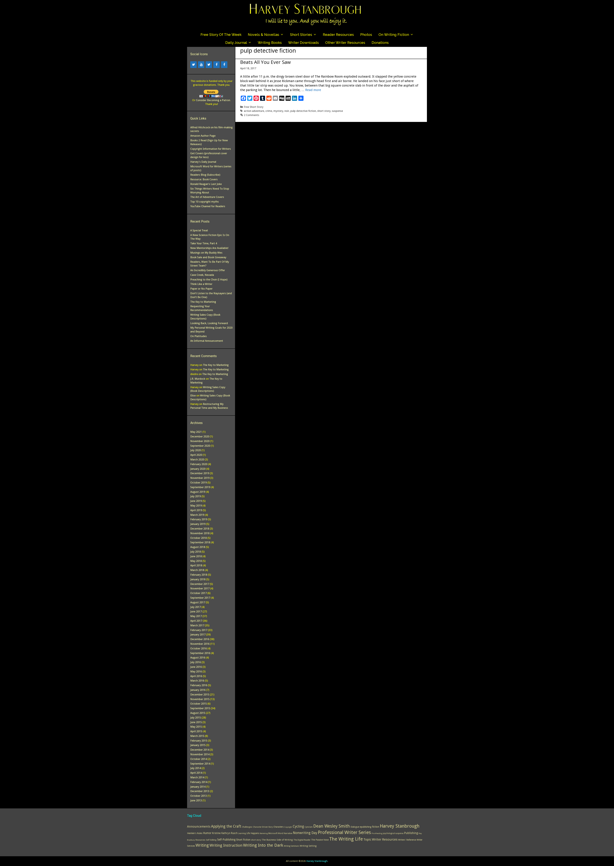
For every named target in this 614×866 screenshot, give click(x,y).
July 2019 (195, 496)
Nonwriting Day (305, 833)
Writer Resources (385, 839)
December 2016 (199, 639)
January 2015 (197, 745)
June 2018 (196, 556)
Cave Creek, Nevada (202, 274)
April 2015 (196, 731)
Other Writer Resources (345, 42)
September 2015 (200, 708)
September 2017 (200, 597)
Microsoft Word (275, 833)
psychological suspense (393, 833)
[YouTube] (201, 64)
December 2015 (199, 694)
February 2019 (198, 519)
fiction (375, 826)
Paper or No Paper (201, 288)
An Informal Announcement (206, 340)
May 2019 (196, 505)
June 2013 (196, 800)
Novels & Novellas (263, 34)
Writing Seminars (291, 846)
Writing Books (270, 42)
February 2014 (198, 782)
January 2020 (197, 468)
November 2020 (199, 441)
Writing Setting (308, 845)
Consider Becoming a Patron (213, 100)
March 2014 (197, 777)
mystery (278, 110)
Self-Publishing (226, 839)
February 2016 (198, 685)
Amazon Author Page (203, 135)
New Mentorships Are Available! (209, 248)
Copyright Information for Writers (210, 148)
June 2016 (196, 666)
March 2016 (197, 680)
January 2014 (197, 786)
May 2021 (196, 431)
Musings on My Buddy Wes (206, 252)
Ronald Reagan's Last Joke (206, 184)
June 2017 (196, 611)
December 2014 (199, 749)
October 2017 (198, 593)
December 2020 (199, 436)
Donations (380, 42)
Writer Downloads (303, 42)
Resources (200, 840)
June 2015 (196, 722)
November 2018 (199, 533)
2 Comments (251, 115)
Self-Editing (211, 840)
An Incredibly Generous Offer (207, 270)
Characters (278, 827)
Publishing (411, 833)
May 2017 (196, 616)
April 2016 (196, 676)
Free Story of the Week (221, 34)
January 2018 (197, 579)
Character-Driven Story (263, 827)
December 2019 (199, 473)
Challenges (247, 827)
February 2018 (198, 574)
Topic (367, 839)
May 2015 (196, 726)
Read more (313, 90)
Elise (193, 395)
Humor (207, 833)
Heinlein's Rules (194, 833)
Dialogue (354, 827)
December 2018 (199, 528)
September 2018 (200, 542)
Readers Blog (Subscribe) (205, 174)
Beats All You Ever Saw (265, 62)
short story (324, 110)
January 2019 (197, 524)
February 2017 (198, 630)
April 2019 (196, 510)
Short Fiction (243, 839)
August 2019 (197, 491)
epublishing (365, 826)
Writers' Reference (407, 839)
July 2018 (195, 551)
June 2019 (196, 501)
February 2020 (198, 464)
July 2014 (195, 768)
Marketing (264, 833)
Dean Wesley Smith (331, 826)
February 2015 (198, 740)
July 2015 (195, 717)
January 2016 (197, 689)
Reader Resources (338, 34)
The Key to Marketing (203, 301)
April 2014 (196, 772)
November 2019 (199, 477)
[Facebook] (216, 64)
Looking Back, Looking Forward (209, 323)
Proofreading (377, 833)
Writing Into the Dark (263, 845)
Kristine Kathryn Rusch (224, 833)
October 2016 (198, 648)
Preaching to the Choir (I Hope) (208, 279)
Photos (366, 34)
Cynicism (309, 827)
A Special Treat (199, 230)
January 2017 (197, 634)
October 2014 (198, 759)
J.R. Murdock (197, 378)
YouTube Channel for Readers (207, 206)
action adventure (254, 110)
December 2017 (199, 584)
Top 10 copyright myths (204, 201)
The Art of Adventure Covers (207, 197)
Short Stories (301, 34)
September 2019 (200, 487)
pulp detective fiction (303, 110)
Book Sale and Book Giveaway (208, 257)
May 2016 (196, 671)
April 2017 (196, 620)
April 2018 (196, 565)
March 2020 (197, 459)
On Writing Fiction (393, 34)
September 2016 (200, 653)
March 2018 (197, 570)
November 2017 (199, 588)
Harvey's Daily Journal (203, 161)
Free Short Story (253, 106)
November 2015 (199, 699)
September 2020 (200, 445)
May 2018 (196, 561)
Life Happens (252, 833)
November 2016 (199, 643)
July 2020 (195, 450)
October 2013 (198, 795)
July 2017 (195, 607)
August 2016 (197, 657)
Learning (242, 833)
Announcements (198, 826)
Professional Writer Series (344, 832)
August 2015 (197, 712)
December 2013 (199, 791)
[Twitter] (193, 64)
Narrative (288, 833)
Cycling (298, 826)
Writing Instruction (225, 845)
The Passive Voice (320, 839)
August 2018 (197, 547)
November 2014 (199, 754)
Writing (202, 845)
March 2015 (197, 736)
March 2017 (197, 625)
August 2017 (197, 602)
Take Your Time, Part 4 (203, 243)
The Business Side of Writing (277, 839)
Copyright (288, 827)
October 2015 (198, 703)
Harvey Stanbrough (399, 826)
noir (286, 110)
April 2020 (196, 454)
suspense (337, 110)
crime (268, 110)
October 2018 (198, 537)
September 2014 (200, 763)
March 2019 (197, 514)
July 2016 (195, 662)
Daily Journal (236, 42)
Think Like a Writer (201, 284)
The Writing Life (346, 839)
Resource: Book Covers (204, 179)
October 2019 (198, 482)
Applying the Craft (226, 826)
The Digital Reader (302, 840)
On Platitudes (198, 336)
